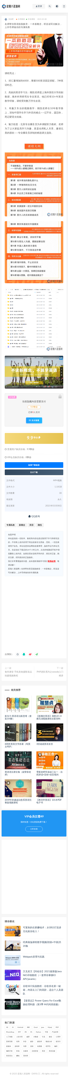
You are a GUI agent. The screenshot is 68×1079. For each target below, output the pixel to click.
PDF (57, 1027)
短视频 (39, 1046)
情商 (17, 1041)
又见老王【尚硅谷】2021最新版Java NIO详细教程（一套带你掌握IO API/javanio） (42, 975)
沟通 (24, 1046)
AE (7, 1027)
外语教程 (21, 19)
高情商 (25, 1056)
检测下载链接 (34, 465)
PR (26, 1032)
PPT (19, 1032)
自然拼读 (35, 1051)
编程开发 (9, 1051)
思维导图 (9, 1041)
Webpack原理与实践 (33, 957)
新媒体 (8, 1046)
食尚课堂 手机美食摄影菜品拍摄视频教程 (18, 674)
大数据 (35, 1037)
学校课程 (31, 19)
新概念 (22, 525)
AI (13, 1027)
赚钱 (17, 1056)
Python (38, 1032)
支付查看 (35, 420)
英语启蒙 (52, 1051)
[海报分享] (36, 654)
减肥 (28, 1037)
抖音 (24, 1041)
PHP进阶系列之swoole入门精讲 (50, 674)
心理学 (58, 1037)
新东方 (58, 1041)
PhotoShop (10, 1032)
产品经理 (55, 1032)
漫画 (31, 1046)
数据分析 (49, 1041)
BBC (28, 1027)
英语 (31, 525)
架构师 (17, 1046)
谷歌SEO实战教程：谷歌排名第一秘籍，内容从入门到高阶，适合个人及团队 (43, 990)
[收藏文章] (17, 654)
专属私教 (10, 525)
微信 (50, 1037)
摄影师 (39, 1041)
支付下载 (34, 472)
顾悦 (40, 525)
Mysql (50, 1027)
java (42, 1027)
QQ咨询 (35, 516)
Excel (35, 1027)
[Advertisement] (34, 613)
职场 (17, 1051)
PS (31, 1032)
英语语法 (9, 1056)
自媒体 (25, 1051)
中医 (46, 1032)
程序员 (48, 1046)
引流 (43, 1037)
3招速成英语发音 (44, 744)
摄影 (31, 1041)
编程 (55, 1046)
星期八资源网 (13, 569)
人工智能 (9, 1037)
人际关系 (19, 1037)
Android (20, 1027)
